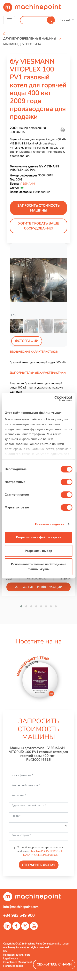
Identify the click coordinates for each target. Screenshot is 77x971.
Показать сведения (49, 524)
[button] (62, 280)
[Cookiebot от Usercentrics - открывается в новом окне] (54, 398)
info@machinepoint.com (21, 907)
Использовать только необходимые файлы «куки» (38, 566)
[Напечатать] (63, 130)
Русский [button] (65, 20)
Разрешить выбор (38, 550)
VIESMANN (27, 183)
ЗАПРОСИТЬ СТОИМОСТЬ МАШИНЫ (38, 208)
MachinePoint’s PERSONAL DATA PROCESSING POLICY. (43, 853)
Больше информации (42, 587)
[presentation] (37, 601)
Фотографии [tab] (26, 341)
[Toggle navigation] (9, 20)
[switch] (66, 482)
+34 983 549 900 (19, 915)
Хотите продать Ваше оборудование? (38, 226)
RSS (5, 951)
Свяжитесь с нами (54, 964)
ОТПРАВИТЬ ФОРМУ (38, 865)
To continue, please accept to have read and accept (40, 851)
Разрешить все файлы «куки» (38, 537)
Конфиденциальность (16, 955)
